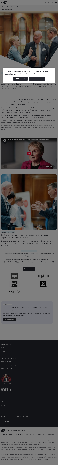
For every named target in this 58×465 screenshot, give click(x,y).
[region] (29, 75)
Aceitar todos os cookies (37, 78)
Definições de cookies (20, 78)
